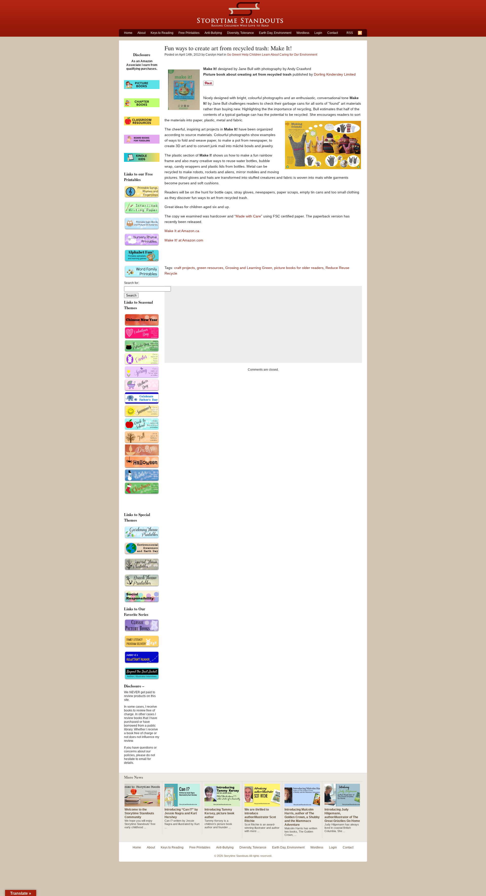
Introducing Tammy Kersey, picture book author (219, 813)
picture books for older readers (298, 268)
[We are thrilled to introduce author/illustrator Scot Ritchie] (262, 804)
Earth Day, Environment (275, 33)
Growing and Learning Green (248, 268)
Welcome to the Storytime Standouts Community (139, 813)
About (141, 33)
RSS (350, 33)
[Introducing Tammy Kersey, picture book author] (222, 804)
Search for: (131, 283)
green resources (210, 268)
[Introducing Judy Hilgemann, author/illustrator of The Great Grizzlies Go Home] (342, 804)
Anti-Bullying (213, 33)
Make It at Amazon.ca (182, 231)
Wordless (302, 33)
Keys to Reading (162, 33)
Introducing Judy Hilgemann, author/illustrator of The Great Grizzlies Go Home (342, 815)
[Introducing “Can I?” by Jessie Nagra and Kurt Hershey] (182, 804)
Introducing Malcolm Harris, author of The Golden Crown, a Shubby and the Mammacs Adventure (302, 817)
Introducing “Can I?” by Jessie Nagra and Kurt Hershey (181, 813)
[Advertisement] (263, 324)
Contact (332, 33)
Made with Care (248, 216)
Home (128, 33)
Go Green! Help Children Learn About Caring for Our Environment (272, 54)
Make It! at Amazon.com (184, 240)
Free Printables (188, 33)
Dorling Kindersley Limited (335, 74)
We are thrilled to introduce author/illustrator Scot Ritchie (260, 815)
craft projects (184, 268)
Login (318, 33)
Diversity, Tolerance (240, 33)
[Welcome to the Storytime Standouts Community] (142, 804)
